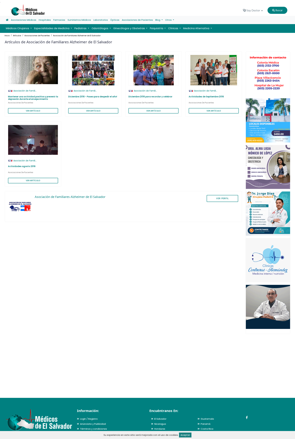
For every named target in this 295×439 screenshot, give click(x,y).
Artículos (17, 35)
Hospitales (45, 19)
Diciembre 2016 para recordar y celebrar (150, 96)
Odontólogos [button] (100, 28)
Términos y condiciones (93, 428)
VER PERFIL (222, 198)
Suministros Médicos (79, 19)
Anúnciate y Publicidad (93, 423)
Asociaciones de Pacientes (137, 19)
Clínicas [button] (173, 28)
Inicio (7, 35)
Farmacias (59, 19)
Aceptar (185, 435)
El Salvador (160, 418)
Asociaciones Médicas (23, 19)
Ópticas (114, 19)
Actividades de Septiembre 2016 (206, 96)
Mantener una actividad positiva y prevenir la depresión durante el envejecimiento (33, 98)
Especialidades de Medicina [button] (52, 28)
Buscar (279, 10)
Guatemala (207, 418)
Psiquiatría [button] (157, 28)
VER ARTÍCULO (33, 110)
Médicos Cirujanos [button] (18, 28)
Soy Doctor (253, 10)
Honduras (159, 428)
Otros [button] (168, 19)
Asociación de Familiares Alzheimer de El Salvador (76, 35)
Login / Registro (89, 418)
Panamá (205, 423)
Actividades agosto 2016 (21, 166)
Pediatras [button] (80, 28)
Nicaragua (160, 423)
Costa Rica (207, 428)
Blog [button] (158, 19)
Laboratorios (100, 19)
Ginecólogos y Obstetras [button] (129, 28)
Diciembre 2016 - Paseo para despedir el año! (92, 96)
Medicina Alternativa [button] (196, 28)
